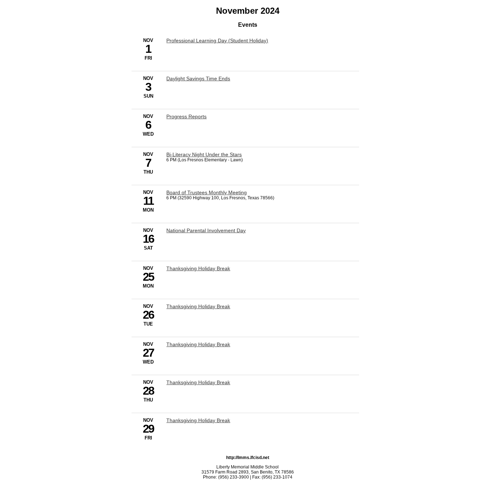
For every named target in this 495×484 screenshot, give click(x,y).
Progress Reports (186, 116)
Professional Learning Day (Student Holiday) (217, 40)
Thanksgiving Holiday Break (198, 268)
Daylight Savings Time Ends (198, 78)
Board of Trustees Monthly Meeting (206, 192)
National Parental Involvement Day (206, 230)
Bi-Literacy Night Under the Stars (204, 154)
